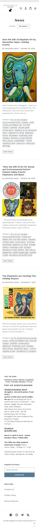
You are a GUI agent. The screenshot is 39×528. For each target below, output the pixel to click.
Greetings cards (25, 135)
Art (12, 120)
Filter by (12, 26)
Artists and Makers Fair (12, 125)
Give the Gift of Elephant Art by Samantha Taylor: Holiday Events (19, 42)
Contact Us (9, 489)
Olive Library (7, 140)
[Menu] (35, 8)
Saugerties (6, 252)
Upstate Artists (8, 143)
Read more (8, 152)
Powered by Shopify (29, 521)
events (5, 135)
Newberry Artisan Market (21, 138)
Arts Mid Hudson (20, 239)
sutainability (19, 140)
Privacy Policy (10, 495)
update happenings (20, 252)
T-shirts (28, 140)
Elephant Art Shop (16, 133)
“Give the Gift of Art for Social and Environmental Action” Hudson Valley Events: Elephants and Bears (18, 170)
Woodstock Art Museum (26, 351)
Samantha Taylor (21, 348)
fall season (13, 135)
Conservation (8, 130)
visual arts (20, 143)
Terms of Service (11, 501)
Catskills (13, 127)
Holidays (6, 138)
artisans (25, 122)
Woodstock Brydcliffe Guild (20, 255)
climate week (23, 127)
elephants (29, 133)
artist (31, 122)
